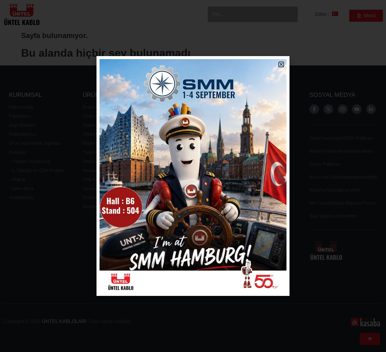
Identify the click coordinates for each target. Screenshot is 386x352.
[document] (193, 176)
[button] (281, 64)
